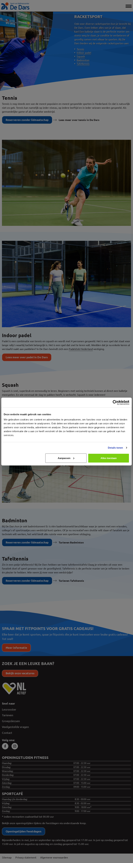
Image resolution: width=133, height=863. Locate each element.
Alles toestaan (109, 458)
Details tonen (115, 447)
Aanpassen (64, 458)
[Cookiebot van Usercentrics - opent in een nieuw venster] (115, 402)
